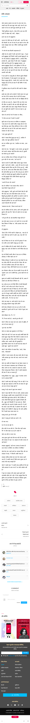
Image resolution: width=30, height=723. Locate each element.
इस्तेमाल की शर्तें (16, 710)
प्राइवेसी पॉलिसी (9, 710)
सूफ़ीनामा (17, 685)
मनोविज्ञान (14, 505)
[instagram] (18, 705)
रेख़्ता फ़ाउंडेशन (18, 664)
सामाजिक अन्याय (19, 500)
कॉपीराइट (22, 710)
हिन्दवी (2, 685)
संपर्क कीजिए (18, 670)
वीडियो (17, 8)
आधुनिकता (23, 510)
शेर (10, 8)
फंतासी (5, 505)
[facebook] (8, 705)
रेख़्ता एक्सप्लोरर (18, 676)
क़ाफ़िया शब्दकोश (4, 667)
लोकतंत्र (14, 515)
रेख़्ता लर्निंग (17, 688)
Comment (24, 602)
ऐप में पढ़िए (15, 716)
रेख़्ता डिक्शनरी (4, 688)
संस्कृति (5, 510)
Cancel (18, 602)
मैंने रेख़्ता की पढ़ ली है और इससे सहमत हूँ (15, 655)
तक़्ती (2, 670)
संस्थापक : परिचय (18, 667)
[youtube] (15, 705)
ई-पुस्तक (22, 8)
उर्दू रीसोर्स (3, 673)
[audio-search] (27, 5)
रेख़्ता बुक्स (3, 691)
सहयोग (2, 664)
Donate (20, 2)
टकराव (14, 510)
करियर (16, 673)
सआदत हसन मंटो (4, 16)
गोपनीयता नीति (11, 655)
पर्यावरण (8, 500)
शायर (7, 8)
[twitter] (11, 705)
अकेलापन (24, 505)
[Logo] (6, 2)
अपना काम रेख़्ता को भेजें (6, 676)
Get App (26, 2)
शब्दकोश (13, 8)
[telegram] (22, 705)
